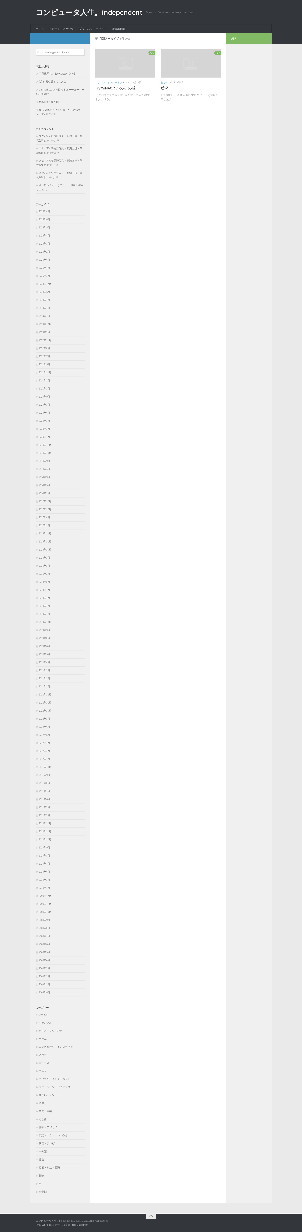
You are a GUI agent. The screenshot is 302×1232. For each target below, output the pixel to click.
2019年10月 (45, 453)
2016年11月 (45, 541)
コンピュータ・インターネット (57, 1046)
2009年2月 (44, 976)
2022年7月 (44, 356)
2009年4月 (44, 960)
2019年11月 (45, 445)
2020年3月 (44, 420)
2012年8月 (44, 718)
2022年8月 (44, 348)
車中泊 (43, 1191)
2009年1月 (44, 984)
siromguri (44, 1014)
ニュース (44, 1062)
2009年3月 (44, 968)
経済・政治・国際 (49, 1167)
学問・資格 (45, 1111)
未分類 (43, 1151)
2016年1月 (44, 557)
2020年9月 (44, 396)
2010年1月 (44, 887)
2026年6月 (44, 219)
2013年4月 (44, 662)
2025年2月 (44, 275)
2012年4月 (44, 742)
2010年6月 (44, 871)
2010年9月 (44, 847)
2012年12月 (45, 694)
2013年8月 (44, 638)
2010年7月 (44, 863)
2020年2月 (44, 428)
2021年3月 (44, 380)
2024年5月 (44, 292)
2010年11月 (45, 831)
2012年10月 (45, 710)
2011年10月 (45, 767)
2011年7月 (44, 791)
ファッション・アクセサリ (54, 1087)
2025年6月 (44, 259)
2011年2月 (44, 815)
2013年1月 (44, 686)
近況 (164, 88)
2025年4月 (44, 267)
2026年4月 (44, 235)
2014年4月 (44, 598)
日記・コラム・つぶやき (53, 1135)
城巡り (43, 1103)
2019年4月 (44, 469)
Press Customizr (79, 1224)
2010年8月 (44, 855)
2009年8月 (44, 928)
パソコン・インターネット (109, 82)
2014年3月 (44, 606)
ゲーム (43, 1038)
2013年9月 (44, 630)
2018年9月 (44, 477)
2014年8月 (44, 581)
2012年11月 (45, 702)
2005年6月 (44, 992)
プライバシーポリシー (93, 29)
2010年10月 (45, 839)
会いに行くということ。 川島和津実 (61, 185)
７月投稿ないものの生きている (57, 73)
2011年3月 (44, 807)
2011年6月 (44, 799)
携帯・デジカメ (48, 1127)
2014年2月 (44, 614)
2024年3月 (44, 300)
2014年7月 (44, 589)
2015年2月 (44, 573)
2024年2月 (44, 308)
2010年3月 (44, 879)
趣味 (41, 1175)
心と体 (164, 82)
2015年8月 (44, 565)
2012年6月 (44, 726)
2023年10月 (45, 324)
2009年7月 (44, 936)
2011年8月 (44, 783)
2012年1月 (44, 759)
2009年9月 (44, 920)
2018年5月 (44, 485)
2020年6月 (44, 412)
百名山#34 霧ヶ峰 (49, 101)
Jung (41, 189)
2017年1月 (44, 525)
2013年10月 (45, 622)
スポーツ (44, 1054)
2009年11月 (45, 904)
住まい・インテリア (50, 1095)
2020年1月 (44, 436)
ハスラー (44, 1071)
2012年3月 (44, 751)
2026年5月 (44, 227)
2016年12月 (45, 533)
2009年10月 (45, 912)
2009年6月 (44, 944)
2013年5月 (44, 654)
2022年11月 (45, 340)
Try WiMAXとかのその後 (115, 88)
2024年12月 (45, 284)
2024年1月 (44, 316)
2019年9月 (44, 461)
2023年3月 (44, 332)
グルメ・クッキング (50, 1030)
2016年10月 (45, 549)
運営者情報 (119, 29)
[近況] (191, 63)
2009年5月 (44, 952)
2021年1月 (44, 388)
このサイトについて (61, 29)
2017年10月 (45, 509)
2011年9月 (44, 775)
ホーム (39, 29)
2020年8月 (44, 404)
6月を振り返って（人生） (54, 81)
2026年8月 (44, 211)
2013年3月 (44, 670)
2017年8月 (44, 517)
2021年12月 (45, 372)
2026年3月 (44, 243)
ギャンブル (45, 1022)
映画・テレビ (47, 1143)
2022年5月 (44, 364)
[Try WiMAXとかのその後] (125, 63)
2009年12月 (45, 895)
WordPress (47, 1224)
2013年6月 (44, 646)
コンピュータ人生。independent (89, 12)
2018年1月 (44, 493)
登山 (41, 1159)
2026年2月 (44, 251)
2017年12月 (45, 501)
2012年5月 (44, 734)
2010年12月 (45, 823)
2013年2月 (44, 678)
